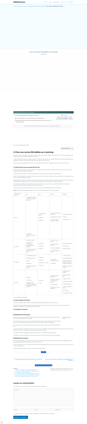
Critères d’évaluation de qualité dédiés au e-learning (27, 359)
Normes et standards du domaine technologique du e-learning (59, 360)
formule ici (70, 370)
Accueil (14, 6)
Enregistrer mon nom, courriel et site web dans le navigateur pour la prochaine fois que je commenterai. (34, 413)
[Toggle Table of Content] (71, 148)
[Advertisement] (43, 102)
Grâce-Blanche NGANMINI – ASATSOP (64, 118)
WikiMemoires (19, 2)
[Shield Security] (1, 422)
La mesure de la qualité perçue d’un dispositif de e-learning (34, 6)
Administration (19, 6)
